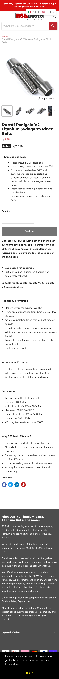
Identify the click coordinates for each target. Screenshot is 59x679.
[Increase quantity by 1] (29, 218)
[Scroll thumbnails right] (54, 111)
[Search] (53, 26)
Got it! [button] (29, 673)
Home (5, 36)
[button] (41, 12)
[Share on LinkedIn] (16, 484)
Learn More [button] (12, 664)
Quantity (6, 211)
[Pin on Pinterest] (23, 484)
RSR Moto (10, 139)
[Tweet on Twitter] (10, 484)
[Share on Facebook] (4, 484)
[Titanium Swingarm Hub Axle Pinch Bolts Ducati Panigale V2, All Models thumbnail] (7, 111)
